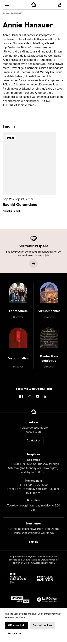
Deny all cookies (42, 625)
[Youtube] (38, 396)
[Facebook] (21, 396)
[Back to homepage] (33, 5)
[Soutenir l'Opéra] (33, 263)
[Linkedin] (46, 396)
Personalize (14, 633)
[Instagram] (29, 396)
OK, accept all (16, 625)
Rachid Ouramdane (20, 204)
